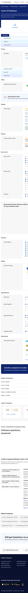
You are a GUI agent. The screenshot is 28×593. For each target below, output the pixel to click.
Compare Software (22, 6)
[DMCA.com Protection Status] (22, 585)
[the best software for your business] (6, 2)
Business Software (4, 6)
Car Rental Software (14, 6)
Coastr (25, 500)
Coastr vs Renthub (11, 414)
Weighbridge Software (7, 525)
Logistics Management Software (9, 517)
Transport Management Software (9, 521)
